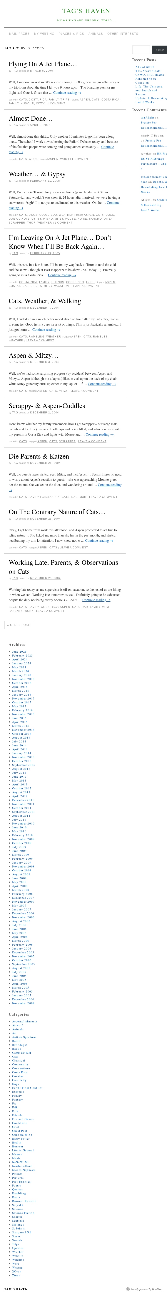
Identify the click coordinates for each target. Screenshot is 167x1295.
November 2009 (23, 839)
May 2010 (19, 831)
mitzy (40, 103)
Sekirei (17, 1217)
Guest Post (19, 1131)
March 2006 (20, 941)
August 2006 (21, 921)
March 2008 (20, 890)
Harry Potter (21, 1138)
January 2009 (22, 862)
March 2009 (20, 855)
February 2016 (22, 710)
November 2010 (23, 823)
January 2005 (22, 995)
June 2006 (19, 929)
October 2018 (22, 683)
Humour (17, 1146)
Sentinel (18, 1221)
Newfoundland (22, 1166)
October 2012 (22, 788)
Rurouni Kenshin (24, 1201)
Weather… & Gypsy (37, 173)
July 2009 (19, 847)
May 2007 (19, 905)
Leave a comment (86, 286)
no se (82, 218)
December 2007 (23, 898)
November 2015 (23, 714)
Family (54, 99)
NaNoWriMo (21, 1162)
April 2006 (20, 937)
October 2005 (22, 960)
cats (96, 99)
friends (35, 286)
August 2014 (21, 737)
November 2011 (23, 804)
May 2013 (19, 780)
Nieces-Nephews (23, 1170)
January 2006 (22, 948)
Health (17, 1142)
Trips (64, 99)
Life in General (23, 1150)
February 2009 (22, 859)
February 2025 (22, 655)
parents (16, 610)
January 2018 (22, 694)
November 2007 (23, 901)
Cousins (18, 1076)
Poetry (17, 1185)
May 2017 (19, 706)
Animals (18, 1029)
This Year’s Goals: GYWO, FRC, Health (149, 73)
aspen (85, 99)
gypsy (36, 218)
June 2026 (19, 651)
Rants (16, 1197)
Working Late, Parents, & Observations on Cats (63, 566)
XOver (16, 1271)
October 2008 (22, 870)
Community (20, 1064)
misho (48, 218)
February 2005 (22, 991)
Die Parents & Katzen (39, 456)
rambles (100, 336)
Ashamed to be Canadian (146, 80)
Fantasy (17, 1099)
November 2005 (23, 956)
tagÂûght (147, 117)
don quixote (19, 218)
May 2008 (19, 882)
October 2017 (22, 702)
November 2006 (23, 917)
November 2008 (23, 866)
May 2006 (19, 933)
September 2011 (23, 812)
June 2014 (19, 745)
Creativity (19, 1080)
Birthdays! (19, 1045)
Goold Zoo (48, 214)
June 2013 (19, 776)
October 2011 (22, 808)
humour (27, 103)
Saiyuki (17, 1205)
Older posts (19, 625)
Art (14, 1033)
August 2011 (21, 816)
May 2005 (19, 980)
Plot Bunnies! (22, 1181)
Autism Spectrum (24, 1037)
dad (74, 497)
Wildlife (18, 1260)
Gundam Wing (22, 1135)
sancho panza (100, 218)
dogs (110, 214)
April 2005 (20, 984)
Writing (17, 1267)
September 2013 (23, 765)
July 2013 (19, 773)
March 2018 (20, 691)
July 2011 (19, 819)
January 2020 (22, 675)
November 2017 (23, 698)
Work (33, 159)
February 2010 (22, 835)
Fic (14, 1103)
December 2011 (23, 800)
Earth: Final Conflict (27, 1088)
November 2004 (23, 1003)
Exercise (18, 1092)
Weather (66, 214)
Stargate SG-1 (22, 1232)
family (14, 103)
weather (44, 222)
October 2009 (22, 843)
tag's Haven (86, 10)
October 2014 (22, 734)
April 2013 (20, 784)
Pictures (18, 1178)
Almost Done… (31, 118)
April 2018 (20, 687)
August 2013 (21, 769)
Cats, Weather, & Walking (45, 300)
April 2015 (20, 722)
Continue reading (67, 92)
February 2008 (22, 894)
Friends (57, 282)
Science (17, 1209)
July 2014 (19, 741)
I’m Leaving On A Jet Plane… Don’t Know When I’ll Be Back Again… (60, 241)
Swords (17, 1240)
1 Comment (56, 103)
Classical (18, 1060)
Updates (18, 1248)
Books (16, 1049)
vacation (61, 286)
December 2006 (23, 913)
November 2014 (23, 730)
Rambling (37, 336)
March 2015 (20, 726)
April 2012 (20, 796)
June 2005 (19, 976)
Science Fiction (23, 1213)
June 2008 (19, 878)
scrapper (17, 222)
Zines (16, 1275)
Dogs (33, 214)
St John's (18, 1228)
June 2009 (19, 851)
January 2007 (22, 909)
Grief (16, 1127)
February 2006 (22, 944)
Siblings (18, 1224)
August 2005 (21, 968)
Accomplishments (25, 1021)
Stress (16, 1236)
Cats (23, 99)
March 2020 (20, 671)
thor (31, 222)
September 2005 (23, 964)
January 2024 (22, 663)
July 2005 (19, 972)
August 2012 (21, 792)
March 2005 (20, 987)
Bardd (16, 1041)
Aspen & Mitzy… (34, 355)
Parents (17, 1174)
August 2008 (21, 874)
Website (17, 1256)
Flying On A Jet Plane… (43, 63)
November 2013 (23, 757)
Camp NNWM (22, 1053)
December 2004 (23, 999)
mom (83, 497)
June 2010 (19, 827)
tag (15, 70)
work (64, 159)
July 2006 (19, 925)
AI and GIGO (144, 67)
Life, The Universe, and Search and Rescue (149, 90)
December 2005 (23, 952)
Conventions (21, 1068)
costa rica (111, 99)
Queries (17, 1189)
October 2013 (22, 761)
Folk (15, 1111)
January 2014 (22, 753)
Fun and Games (23, 1119)
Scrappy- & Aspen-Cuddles (47, 405)
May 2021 (19, 667)
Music (16, 1158)
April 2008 (20, 886)
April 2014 (20, 749)
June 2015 (19, 718)
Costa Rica (38, 99)
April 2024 (20, 659)
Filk (15, 1107)
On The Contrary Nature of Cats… (57, 511)
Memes (17, 1154)
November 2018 (23, 679)
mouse (70, 218)
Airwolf (17, 1025)
